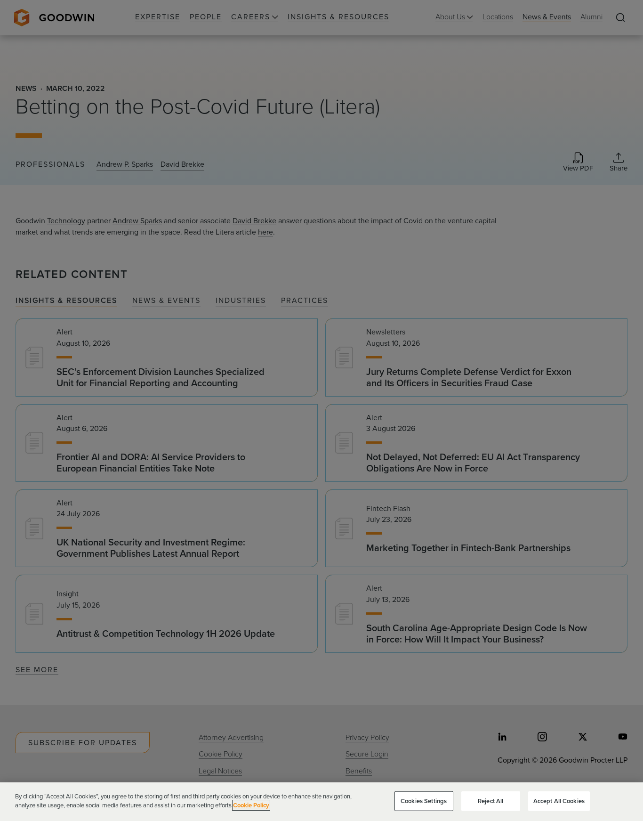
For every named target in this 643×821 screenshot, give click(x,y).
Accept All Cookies (559, 801)
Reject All (490, 801)
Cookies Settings (424, 801)
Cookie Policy (251, 805)
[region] (321, 801)
